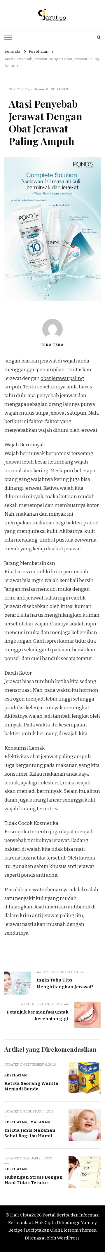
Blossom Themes (78, 1230)
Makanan (40, 1122)
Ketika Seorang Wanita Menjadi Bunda (31, 1086)
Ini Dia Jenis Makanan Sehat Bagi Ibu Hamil (29, 1133)
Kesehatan (57, 89)
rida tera (52, 345)
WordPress (68, 1238)
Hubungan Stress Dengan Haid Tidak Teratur (33, 1180)
